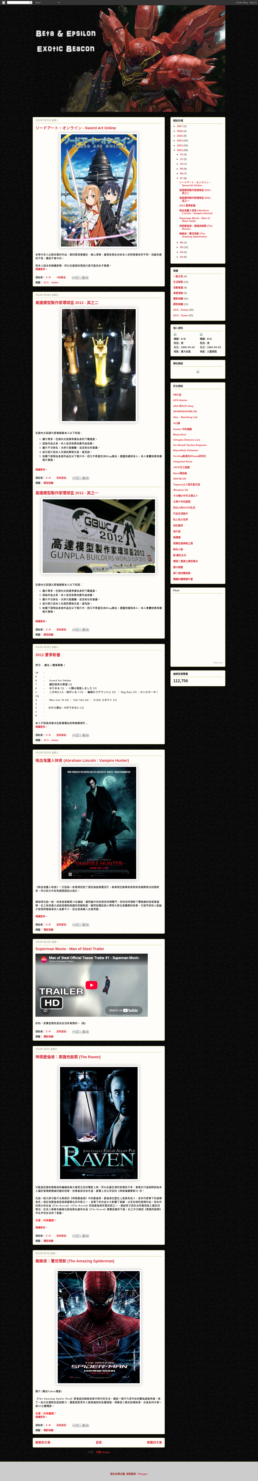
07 (182, 178)
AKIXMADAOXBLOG (185, 411)
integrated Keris (182, 461)
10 (182, 163)
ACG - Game (180, 315)
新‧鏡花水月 (179, 555)
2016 (180, 131)
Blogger (142, 1474)
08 (182, 173)
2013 (180, 145)
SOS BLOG (179, 478)
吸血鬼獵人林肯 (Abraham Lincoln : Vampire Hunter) (82, 760)
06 (182, 242)
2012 (180, 150)
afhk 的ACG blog (183, 406)
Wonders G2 (180, 489)
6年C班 (177, 394)
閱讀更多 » (41, 269)
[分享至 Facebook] (83, 277)
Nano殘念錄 (180, 473)
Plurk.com (217, 663)
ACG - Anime (51, 282)
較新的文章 (42, 1442)
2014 (180, 140)
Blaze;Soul (179, 434)
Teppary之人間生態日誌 (186, 484)
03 (182, 256)
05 (182, 247)
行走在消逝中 (180, 513)
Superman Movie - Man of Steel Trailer (69, 949)
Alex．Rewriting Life (185, 417)
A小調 (176, 423)
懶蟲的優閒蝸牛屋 (183, 579)
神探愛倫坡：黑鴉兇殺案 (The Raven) (68, 1057)
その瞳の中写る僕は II (185, 495)
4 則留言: (61, 277)
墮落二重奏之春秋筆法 (185, 561)
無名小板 (178, 549)
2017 (180, 126)
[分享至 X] (80, 277)
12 (182, 154)
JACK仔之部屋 (181, 467)
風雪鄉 (177, 537)
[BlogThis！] (77, 277)
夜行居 (177, 531)
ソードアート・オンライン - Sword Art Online (75, 128)
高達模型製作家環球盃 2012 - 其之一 (66, 493)
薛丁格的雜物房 (181, 573)
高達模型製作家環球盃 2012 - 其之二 (66, 302)
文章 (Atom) (103, 1452)
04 (182, 252)
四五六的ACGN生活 (184, 507)
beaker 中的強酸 (182, 429)
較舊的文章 (154, 1442)
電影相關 (48, 929)
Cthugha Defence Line (186, 439)
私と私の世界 (180, 519)
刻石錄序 (178, 525)
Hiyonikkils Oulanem (185, 450)
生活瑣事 (178, 282)
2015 (180, 135)
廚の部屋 (178, 567)
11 (182, 159)
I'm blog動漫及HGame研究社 (189, 456)
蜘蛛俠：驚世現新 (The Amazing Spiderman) (74, 1261)
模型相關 (48, 483)
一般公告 (178, 276)
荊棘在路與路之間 (183, 543)
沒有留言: (62, 478)
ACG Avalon (180, 400)
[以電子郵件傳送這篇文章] (73, 277)
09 (182, 168)
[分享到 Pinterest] (87, 277)
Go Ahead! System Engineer (190, 445)
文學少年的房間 (181, 501)
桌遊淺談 (178, 293)
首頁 (99, 1442)
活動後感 (178, 287)
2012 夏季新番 (47, 655)
